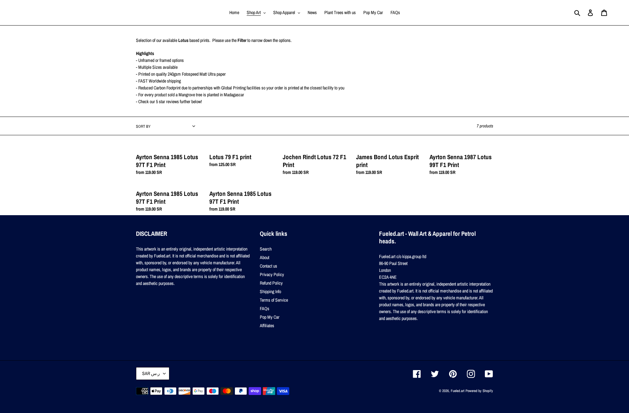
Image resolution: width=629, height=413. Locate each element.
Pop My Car (269, 317)
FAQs (264, 308)
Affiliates (267, 326)
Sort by (143, 126)
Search (266, 249)
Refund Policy (271, 283)
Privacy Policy (272, 274)
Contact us (268, 266)
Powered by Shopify (479, 390)
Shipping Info (270, 291)
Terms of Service (274, 300)
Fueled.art (458, 390)
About (264, 257)
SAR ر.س (151, 373)
